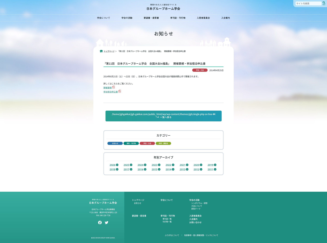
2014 (168, 169)
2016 (140, 169)
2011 (210, 169)
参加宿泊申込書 (110, 91)
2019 (210, 164)
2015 (154, 169)
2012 (196, 169)
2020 (196, 164)
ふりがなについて (172, 235)
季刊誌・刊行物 (177, 18)
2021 (182, 164)
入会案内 (225, 18)
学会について (103, 18)
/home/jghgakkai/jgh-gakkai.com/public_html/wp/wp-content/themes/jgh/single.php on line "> (163, 115)
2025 (126, 164)
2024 (140, 164)
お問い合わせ (195, 222)
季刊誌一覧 (167, 218)
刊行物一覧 (167, 221)
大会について (196, 206)
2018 (112, 169)
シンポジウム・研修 (199, 203)
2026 (112, 164)
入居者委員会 (203, 18)
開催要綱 (107, 87)
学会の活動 (126, 18)
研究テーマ (195, 208)
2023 (154, 164)
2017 (126, 169)
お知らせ (137, 203)
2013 (182, 169)
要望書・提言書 (151, 18)
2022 (168, 164)
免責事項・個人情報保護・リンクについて (201, 235)
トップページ (138, 199)
